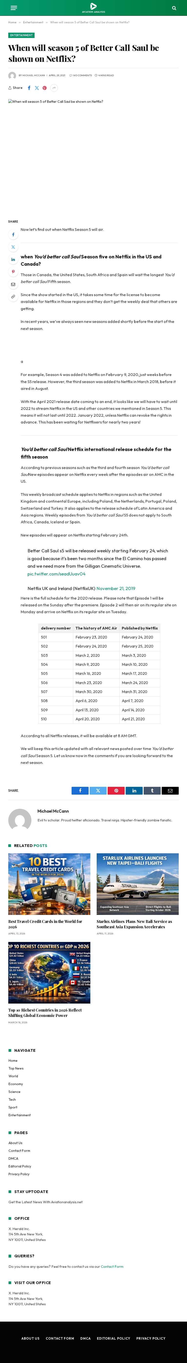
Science (14, 1092)
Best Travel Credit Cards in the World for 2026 (45, 924)
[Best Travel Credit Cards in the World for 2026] (49, 884)
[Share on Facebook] (29, 88)
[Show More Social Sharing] (54, 88)
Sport (13, 1107)
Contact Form (19, 1150)
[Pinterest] (13, 272)
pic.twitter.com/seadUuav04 (56, 574)
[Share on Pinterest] (44, 88)
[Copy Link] (13, 296)
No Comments (82, 75)
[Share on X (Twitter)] (36, 88)
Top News (16, 1068)
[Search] (173, 7)
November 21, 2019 (115, 588)
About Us (15, 1143)
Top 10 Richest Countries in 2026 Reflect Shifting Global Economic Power (44, 1012)
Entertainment (21, 35)
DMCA (13, 1158)
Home (13, 1060)
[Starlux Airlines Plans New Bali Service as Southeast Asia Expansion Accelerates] (138, 884)
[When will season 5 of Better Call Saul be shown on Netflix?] (93, 154)
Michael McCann (33, 75)
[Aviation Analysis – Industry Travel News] (93, 8)
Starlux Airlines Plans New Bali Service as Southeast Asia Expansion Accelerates (134, 924)
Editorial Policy (20, 1166)
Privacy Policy (19, 1174)
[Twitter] (13, 247)
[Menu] (14, 7)
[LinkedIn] (13, 259)
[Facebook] (13, 234)
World (13, 1076)
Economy (16, 1084)
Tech (12, 1099)
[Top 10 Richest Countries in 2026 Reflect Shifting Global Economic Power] (49, 973)
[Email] (13, 284)
